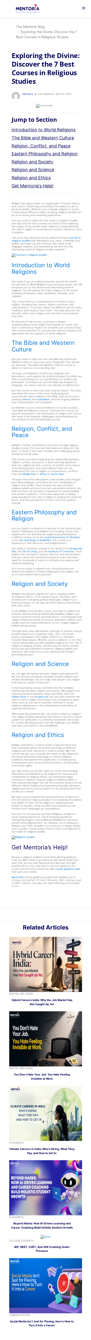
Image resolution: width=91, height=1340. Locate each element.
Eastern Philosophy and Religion (45, 153)
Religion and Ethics (31, 177)
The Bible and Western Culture (43, 137)
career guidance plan (68, 868)
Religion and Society (32, 161)
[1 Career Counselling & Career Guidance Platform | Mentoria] (31, 9)
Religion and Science (33, 169)
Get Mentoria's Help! (32, 185)
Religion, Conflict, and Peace (41, 145)
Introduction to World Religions (43, 129)
